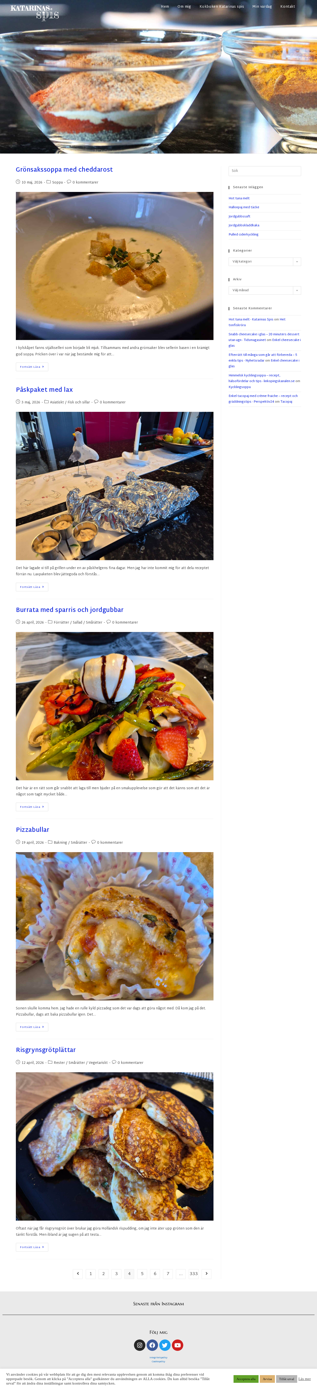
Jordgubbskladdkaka (244, 226)
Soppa (57, 183)
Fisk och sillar (79, 402)
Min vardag (262, 7)
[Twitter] (165, 1345)
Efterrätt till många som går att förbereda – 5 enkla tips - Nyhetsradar (263, 358)
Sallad (77, 623)
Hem (165, 7)
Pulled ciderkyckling (244, 235)
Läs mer (304, 1379)
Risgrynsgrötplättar (46, 1050)
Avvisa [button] (267, 1379)
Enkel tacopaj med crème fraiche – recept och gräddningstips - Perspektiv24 (263, 399)
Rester (59, 1063)
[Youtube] (177, 1345)
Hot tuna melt (239, 199)
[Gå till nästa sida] (206, 1274)
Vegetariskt (98, 1063)
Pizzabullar (33, 830)
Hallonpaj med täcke (244, 207)
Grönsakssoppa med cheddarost (64, 170)
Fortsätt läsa (34, 366)
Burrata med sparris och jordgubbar (70, 610)
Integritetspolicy (158, 1358)
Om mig (184, 7)
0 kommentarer (85, 183)
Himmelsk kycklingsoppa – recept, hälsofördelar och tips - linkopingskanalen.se (262, 378)
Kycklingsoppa (240, 387)
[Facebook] (152, 1345)
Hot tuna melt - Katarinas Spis (251, 320)
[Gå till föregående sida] (78, 1274)
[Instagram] (139, 1345)
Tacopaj (286, 402)
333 (194, 1274)
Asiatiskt (57, 402)
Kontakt (287, 7)
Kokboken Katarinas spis (222, 7)
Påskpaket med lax (44, 390)
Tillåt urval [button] (286, 1379)
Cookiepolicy (158, 1362)
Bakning (60, 843)
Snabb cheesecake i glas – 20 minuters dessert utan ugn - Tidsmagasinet (264, 337)
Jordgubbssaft (239, 217)
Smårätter (94, 623)
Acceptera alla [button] (246, 1379)
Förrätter (61, 623)
